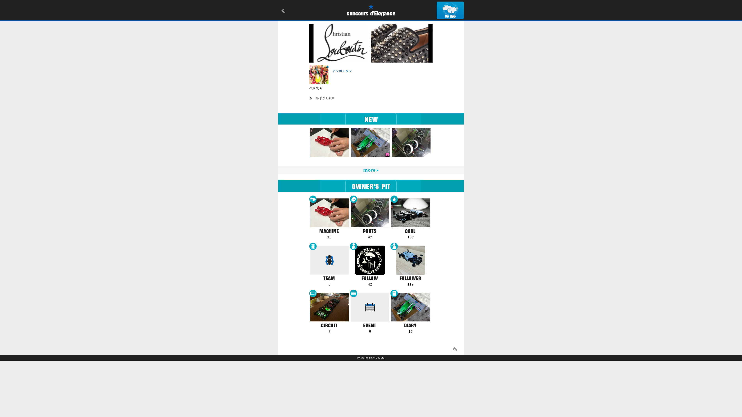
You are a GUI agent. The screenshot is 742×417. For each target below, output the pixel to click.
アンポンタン (342, 71)
